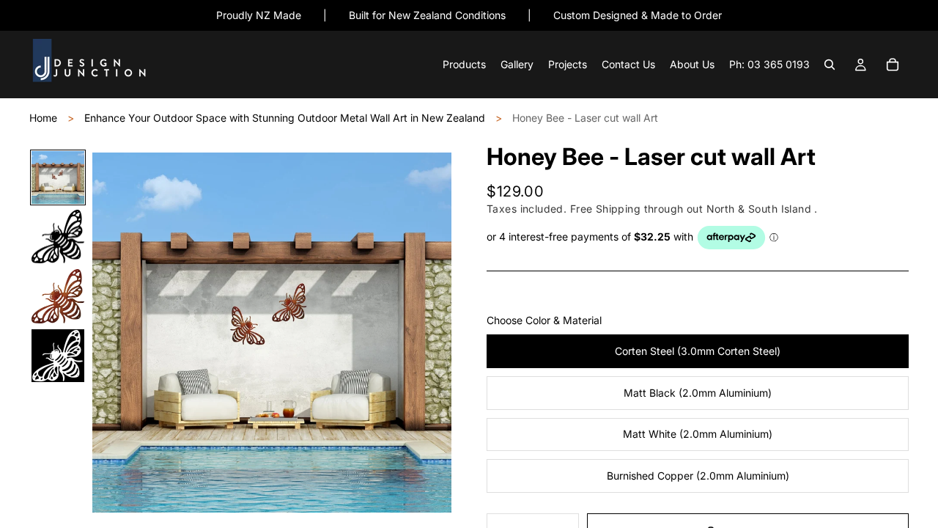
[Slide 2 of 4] (58, 236)
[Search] (829, 65)
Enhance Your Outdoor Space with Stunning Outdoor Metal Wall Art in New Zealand (284, 117)
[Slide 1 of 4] (58, 177)
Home (43, 117)
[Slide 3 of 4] (58, 296)
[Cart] (892, 65)
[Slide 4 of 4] (58, 355)
